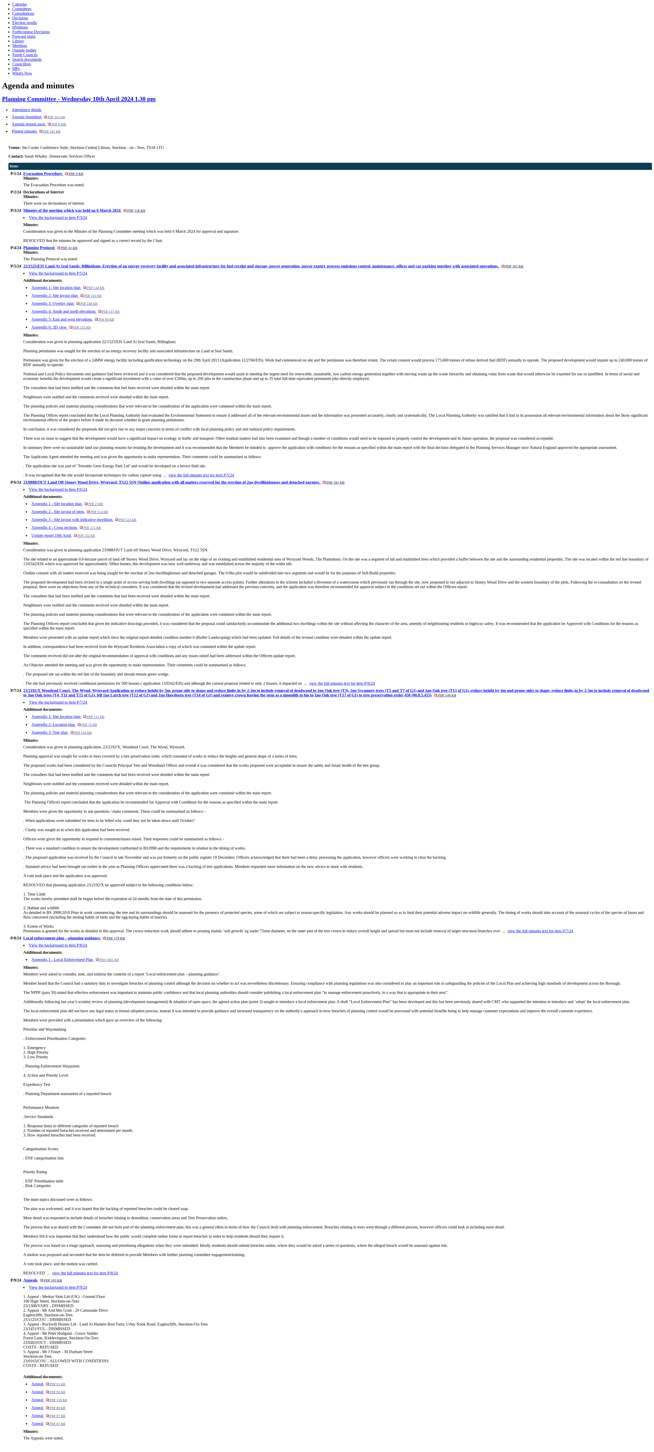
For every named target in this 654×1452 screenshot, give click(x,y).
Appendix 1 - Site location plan (67, 504)
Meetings (19, 45)
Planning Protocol (50, 248)
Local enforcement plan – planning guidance (74, 938)
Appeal (48, 1384)
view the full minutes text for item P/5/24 (201, 475)
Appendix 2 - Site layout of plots (69, 511)
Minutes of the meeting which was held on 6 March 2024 (84, 210)
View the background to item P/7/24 (58, 702)
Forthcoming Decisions (31, 32)
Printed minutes (36, 131)
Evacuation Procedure (53, 173)
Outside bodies (24, 50)
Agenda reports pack (39, 124)
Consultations (23, 13)
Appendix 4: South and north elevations (75, 311)
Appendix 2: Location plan (64, 724)
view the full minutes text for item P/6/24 (342, 683)
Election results (24, 22)
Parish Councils (25, 55)
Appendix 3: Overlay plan (64, 303)
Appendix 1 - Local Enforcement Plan (75, 959)
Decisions (20, 18)
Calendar (19, 4)
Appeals (42, 1280)
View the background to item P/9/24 (58, 1287)
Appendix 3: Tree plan (61, 732)
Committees (21, 9)
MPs (16, 68)
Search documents (27, 59)
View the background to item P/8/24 (58, 945)
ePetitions (20, 27)
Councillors (21, 64)
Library (18, 41)
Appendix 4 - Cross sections (66, 527)
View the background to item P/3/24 (58, 217)
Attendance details (26, 110)
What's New (22, 73)
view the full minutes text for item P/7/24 (540, 931)
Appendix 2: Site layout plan (66, 295)
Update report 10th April (63, 535)
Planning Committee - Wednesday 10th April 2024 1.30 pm (79, 99)
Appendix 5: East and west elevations (72, 319)
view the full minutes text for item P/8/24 (85, 1273)
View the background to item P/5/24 (58, 273)
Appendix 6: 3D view (60, 327)
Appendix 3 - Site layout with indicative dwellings (83, 519)
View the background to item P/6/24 (58, 489)
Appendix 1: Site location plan (67, 287)
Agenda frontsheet (38, 117)
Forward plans (24, 36)
